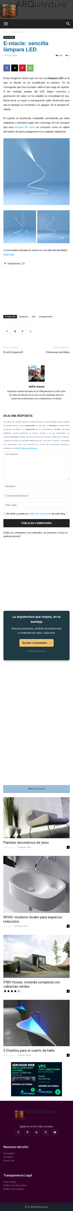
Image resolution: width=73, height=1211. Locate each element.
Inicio (5, 31)
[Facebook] (6, 68)
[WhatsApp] (30, 68)
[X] (14, 68)
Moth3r (7, 254)
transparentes (45, 316)
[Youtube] (54, 1132)
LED (33, 316)
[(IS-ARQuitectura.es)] (36, 9)
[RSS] (36, 1132)
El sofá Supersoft (13, 352)
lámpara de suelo (25, 127)
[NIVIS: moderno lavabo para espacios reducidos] (36, 884)
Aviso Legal (9, 1181)
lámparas (23, 316)
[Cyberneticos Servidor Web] (36, 1079)
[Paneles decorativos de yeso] (36, 817)
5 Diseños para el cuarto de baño (29, 1050)
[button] (5, 23)
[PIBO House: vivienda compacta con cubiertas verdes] (36, 956)
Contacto (8, 1157)
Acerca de (8, 1160)
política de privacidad (39, 513)
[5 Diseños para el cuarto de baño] (36, 1023)
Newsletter (9, 1153)
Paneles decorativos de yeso (26, 842)
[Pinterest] (22, 68)
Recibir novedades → (36, 643)
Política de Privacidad (28, 448)
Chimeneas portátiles (58, 352)
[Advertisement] (36, 287)
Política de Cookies (13, 1189)
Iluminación (17, 31)
